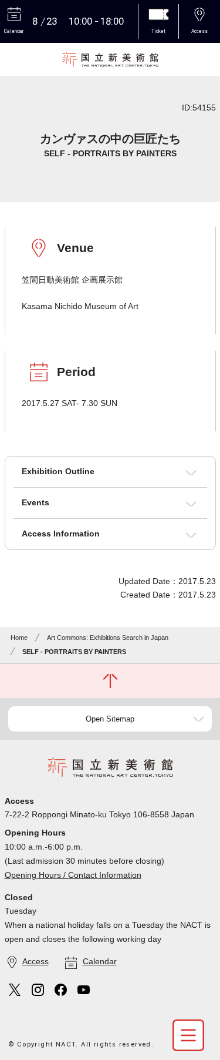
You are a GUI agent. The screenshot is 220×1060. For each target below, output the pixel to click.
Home (19, 637)
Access (35, 961)
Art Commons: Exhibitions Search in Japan (107, 637)
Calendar (100, 961)
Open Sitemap (110, 719)
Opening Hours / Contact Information (73, 875)
